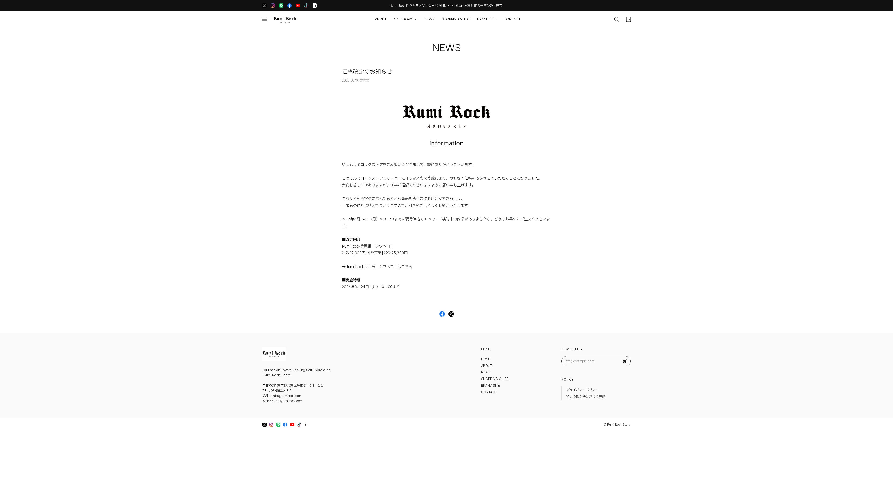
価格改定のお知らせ (367, 71)
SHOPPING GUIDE (456, 19)
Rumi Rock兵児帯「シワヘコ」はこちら (379, 266)
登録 (624, 361)
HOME (486, 359)
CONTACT (512, 19)
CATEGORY (403, 19)
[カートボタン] (628, 19)
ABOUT (381, 19)
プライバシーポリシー (582, 390)
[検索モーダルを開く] (616, 19)
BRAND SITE (486, 19)
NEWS (429, 19)
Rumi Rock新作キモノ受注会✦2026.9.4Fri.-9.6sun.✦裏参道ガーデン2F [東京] (446, 5)
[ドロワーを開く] (264, 19)
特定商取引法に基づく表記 (585, 397)
